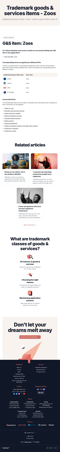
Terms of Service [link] (19, 378)
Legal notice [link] (30, 436)
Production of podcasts (11, 128)
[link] (15, 168)
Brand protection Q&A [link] (19, 376)
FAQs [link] (19, 371)
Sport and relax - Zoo (10, 56)
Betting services (9, 121)
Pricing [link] (19, 369)
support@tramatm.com (19, 389)
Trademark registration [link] (41, 367)
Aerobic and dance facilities (12, 113)
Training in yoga (8, 108)
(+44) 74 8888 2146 (14, 407)
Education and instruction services (14, 111)
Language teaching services (12, 118)
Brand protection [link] (40, 369)
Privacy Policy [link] (30, 438)
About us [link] (19, 367)
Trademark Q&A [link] (19, 374)
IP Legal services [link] (40, 371)
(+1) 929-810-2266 (30, 407)
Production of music (10, 131)
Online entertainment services (13, 116)
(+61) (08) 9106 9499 (38, 417)
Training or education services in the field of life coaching (21, 126)
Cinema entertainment (10, 123)
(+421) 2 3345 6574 (22, 417)
